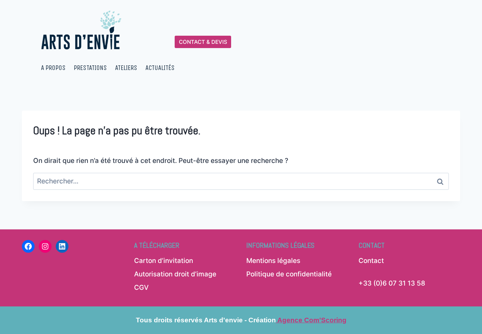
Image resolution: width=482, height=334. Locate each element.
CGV (141, 287)
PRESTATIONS (90, 68)
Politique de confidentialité (289, 274)
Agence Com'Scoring (311, 320)
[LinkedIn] (62, 246)
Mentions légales (273, 261)
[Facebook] (28, 246)
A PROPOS (53, 68)
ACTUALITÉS (160, 68)
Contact (371, 261)
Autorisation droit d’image (175, 274)
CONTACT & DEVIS (203, 42)
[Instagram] (45, 246)
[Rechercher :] (241, 181)
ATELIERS (126, 68)
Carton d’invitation (163, 261)
